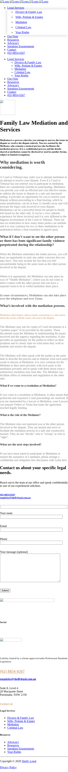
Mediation (13, 724)
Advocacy (13, 742)
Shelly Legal (29, 761)
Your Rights (14, 751)
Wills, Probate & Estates (21, 721)
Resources (13, 745)
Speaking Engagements (20, 748)
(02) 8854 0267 (7, 494)
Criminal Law (15, 727)
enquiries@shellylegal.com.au (15, 497)
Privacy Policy (8, 767)
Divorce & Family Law (20, 717)
